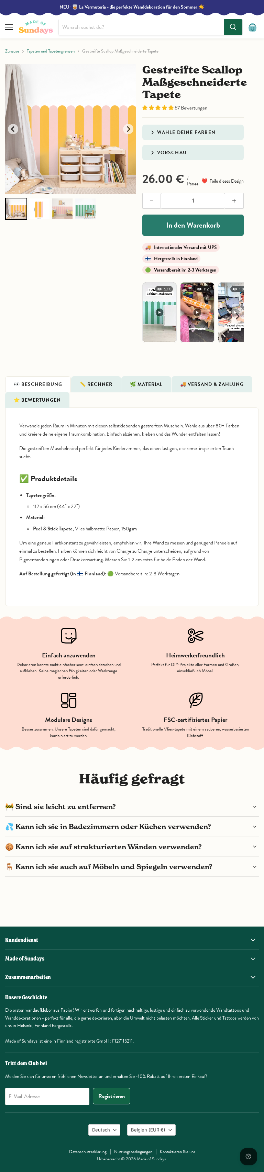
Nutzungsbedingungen (133, 1151)
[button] (158, 108)
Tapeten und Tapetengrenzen (51, 51)
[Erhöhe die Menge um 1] (234, 201)
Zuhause (12, 51)
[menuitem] (16, 209)
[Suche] (233, 27)
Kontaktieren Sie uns (177, 1151)
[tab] (38, 384)
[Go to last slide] (13, 129)
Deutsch (101, 1130)
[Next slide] (128, 129)
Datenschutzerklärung (88, 1151)
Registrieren (111, 1096)
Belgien (148, 1130)
